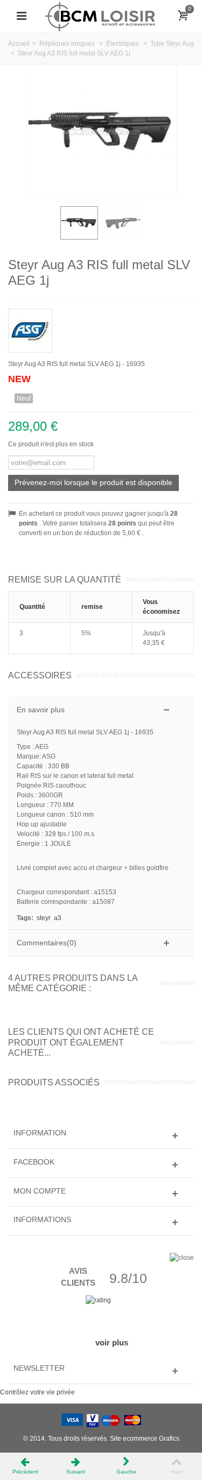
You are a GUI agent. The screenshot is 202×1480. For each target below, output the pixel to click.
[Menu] (21, 16)
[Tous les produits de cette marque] (101, 327)
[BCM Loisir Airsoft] (101, 15)
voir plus (111, 1342)
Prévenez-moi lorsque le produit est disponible (93, 482)
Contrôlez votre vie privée (37, 1392)
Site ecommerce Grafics (144, 1438)
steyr (44, 918)
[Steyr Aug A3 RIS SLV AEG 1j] (79, 223)
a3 (57, 918)
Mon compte (39, 1191)
